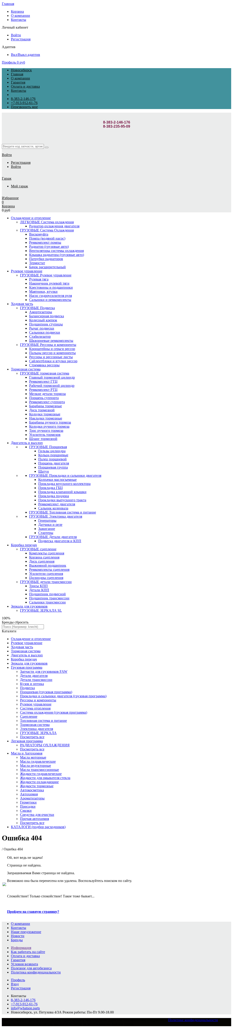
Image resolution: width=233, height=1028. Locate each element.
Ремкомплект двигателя (56, 504)
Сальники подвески (44, 332)
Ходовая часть (22, 304)
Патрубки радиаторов (46, 259)
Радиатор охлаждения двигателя (54, 226)
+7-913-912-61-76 (24, 103)
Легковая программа (27, 741)
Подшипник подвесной (47, 594)
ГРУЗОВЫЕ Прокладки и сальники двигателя (65, 475)
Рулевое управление (26, 271)
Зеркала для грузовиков (29, 606)
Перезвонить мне (24, 107)
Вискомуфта (38, 234)
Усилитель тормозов (45, 435)
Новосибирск (21, 70)
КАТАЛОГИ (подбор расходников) (38, 827)
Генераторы (47, 520)
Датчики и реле (50, 524)
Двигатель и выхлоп (27, 443)
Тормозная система (26, 369)
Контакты (18, 20)
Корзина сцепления (44, 557)
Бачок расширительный (47, 267)
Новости (17, 936)
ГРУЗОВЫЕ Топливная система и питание (62, 512)
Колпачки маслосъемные (57, 480)
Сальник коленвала (53, 508)
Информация (21, 948)
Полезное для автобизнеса (31, 968)
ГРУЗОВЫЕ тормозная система (44, 373)
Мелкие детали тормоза (47, 394)
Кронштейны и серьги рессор (52, 349)
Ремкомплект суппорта (47, 402)
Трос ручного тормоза (46, 430)
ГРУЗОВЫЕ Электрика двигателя (55, 516)
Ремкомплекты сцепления (49, 569)
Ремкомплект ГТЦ (43, 381)
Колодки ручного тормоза (49, 426)
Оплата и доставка (25, 86)
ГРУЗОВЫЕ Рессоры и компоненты (48, 345)
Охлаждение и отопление (31, 218)
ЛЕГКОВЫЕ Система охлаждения (47, 222)
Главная (8, 4)
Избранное (10, 198)
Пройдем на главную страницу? (33, 912)
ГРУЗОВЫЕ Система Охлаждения (47, 230)
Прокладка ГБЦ (50, 488)
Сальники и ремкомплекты (50, 300)
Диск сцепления (41, 561)
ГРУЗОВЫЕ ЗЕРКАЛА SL (41, 610)
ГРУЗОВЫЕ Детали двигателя (53, 537)
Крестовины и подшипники (51, 287)
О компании (20, 15)
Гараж (6, 178)
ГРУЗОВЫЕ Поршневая (48, 447)
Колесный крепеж (43, 320)
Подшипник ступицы (46, 324)
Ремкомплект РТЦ (43, 390)
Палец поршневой (52, 459)
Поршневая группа (53, 467)
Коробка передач (24, 545)
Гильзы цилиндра (52, 451)
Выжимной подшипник (47, 565)
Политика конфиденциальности (36, 972)
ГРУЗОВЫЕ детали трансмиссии (46, 582)
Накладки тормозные (45, 418)
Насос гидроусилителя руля (50, 296)
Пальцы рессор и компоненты (52, 353)
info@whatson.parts (25, 1008)
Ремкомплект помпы (45, 242)
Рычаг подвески (41, 328)
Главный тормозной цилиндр (52, 377)
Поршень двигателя (53, 463)
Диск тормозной (42, 410)
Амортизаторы (40, 312)
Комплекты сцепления (46, 553)
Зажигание (46, 529)
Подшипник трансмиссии (49, 598)
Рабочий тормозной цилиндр (51, 385)
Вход (15, 984)
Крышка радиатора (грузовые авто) (56, 255)
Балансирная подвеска (46, 316)
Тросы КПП (38, 586)
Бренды (17, 940)
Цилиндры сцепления (46, 578)
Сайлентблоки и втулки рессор (53, 361)
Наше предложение (26, 932)
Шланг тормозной (43, 439)
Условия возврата (24, 964)
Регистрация (20, 39)
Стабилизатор (40, 336)
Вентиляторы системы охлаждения (56, 251)
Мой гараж (19, 186)
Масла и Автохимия (26, 753)
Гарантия (18, 82)
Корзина (17, 11)
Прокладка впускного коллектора (64, 484)
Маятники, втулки (43, 291)
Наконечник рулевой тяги (49, 283)
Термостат (37, 263)
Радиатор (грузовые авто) (49, 246)
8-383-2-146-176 (23, 99)
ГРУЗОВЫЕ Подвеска (37, 308)
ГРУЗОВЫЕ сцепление (38, 549)
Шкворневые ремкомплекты (51, 341)
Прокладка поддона (53, 496)
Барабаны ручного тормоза (50, 422)
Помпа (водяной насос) (47, 238)
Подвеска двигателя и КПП (59, 541)
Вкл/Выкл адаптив (25, 55)
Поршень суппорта (44, 398)
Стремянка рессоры (44, 365)
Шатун (43, 471)
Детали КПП (39, 590)
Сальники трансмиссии (47, 602)
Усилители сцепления (46, 574)
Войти (16, 35)
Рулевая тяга (38, 279)
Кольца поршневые (53, 455)
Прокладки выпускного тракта (62, 500)
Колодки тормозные (44, 414)
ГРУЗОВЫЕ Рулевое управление (45, 275)
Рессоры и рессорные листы (51, 357)
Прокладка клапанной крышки (62, 492)
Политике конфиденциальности (193, 1020)
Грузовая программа (26, 667)
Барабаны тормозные (45, 406)
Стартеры (45, 533)
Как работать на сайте (28, 952)
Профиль (9, 62)
